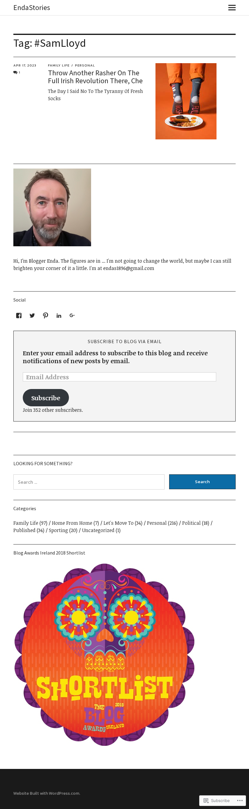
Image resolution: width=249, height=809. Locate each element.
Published (24, 530)
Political (191, 523)
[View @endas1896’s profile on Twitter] (32, 315)
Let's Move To (119, 523)
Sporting (58, 530)
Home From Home (72, 523)
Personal (85, 65)
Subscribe (45, 398)
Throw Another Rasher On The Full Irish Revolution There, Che (95, 76)
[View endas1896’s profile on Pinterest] (45, 315)
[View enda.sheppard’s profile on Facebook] (18, 315)
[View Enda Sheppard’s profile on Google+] (72, 315)
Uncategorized (98, 530)
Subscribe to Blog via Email (125, 341)
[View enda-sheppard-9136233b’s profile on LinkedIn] (58, 315)
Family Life (59, 65)
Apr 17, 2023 (24, 65)
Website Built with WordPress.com (46, 793)
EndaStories (31, 7)
